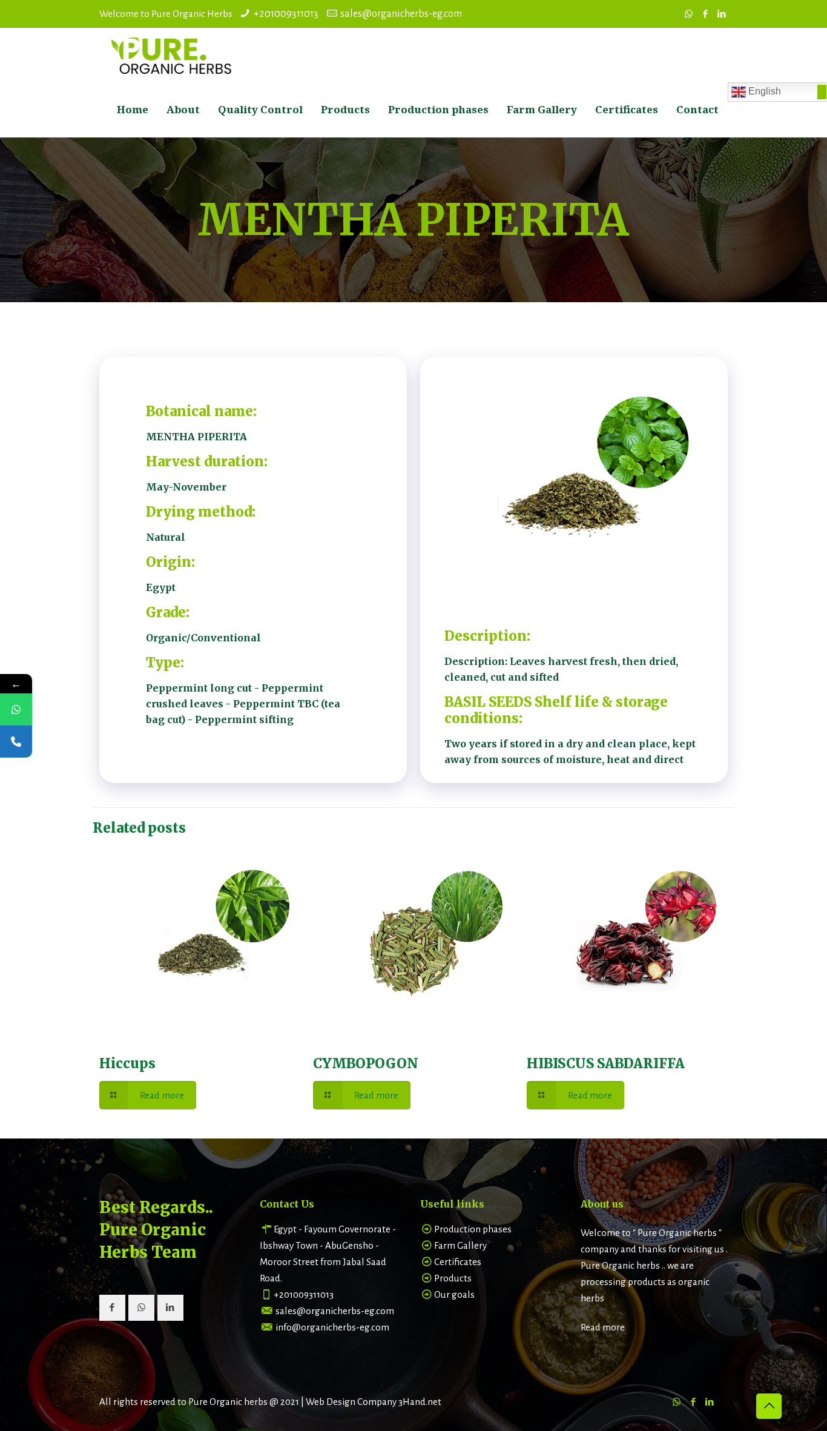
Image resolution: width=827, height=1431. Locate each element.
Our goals (454, 1294)
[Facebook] (705, 14)
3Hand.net (419, 1401)
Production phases (473, 1229)
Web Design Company (351, 1401)
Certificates (457, 1262)
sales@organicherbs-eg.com (401, 13)
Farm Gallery (460, 1245)
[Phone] (16, 741)
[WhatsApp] (688, 14)
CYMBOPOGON (365, 1063)
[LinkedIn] (721, 14)
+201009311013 (286, 13)
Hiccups (127, 1063)
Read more (603, 1327)
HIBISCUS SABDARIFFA (606, 1063)
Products (453, 1278)
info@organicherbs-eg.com (332, 1327)
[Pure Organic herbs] (171, 55)
